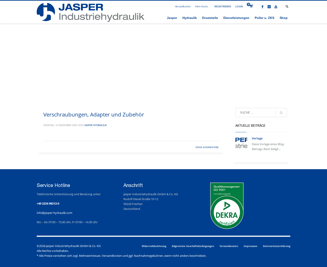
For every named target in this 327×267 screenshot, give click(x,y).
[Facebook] (262, 6)
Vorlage (257, 138)
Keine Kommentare (207, 147)
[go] (281, 112)
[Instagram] (269, 6)
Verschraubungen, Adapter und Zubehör (93, 114)
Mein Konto (201, 6)
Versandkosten (183, 6)
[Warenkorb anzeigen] (251, 6)
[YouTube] (275, 6)
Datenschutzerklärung (276, 246)
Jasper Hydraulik (95, 125)
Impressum (250, 246)
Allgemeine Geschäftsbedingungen (193, 246)
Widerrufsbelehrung (154, 246)
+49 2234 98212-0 (48, 203)
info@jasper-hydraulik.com (54, 213)
